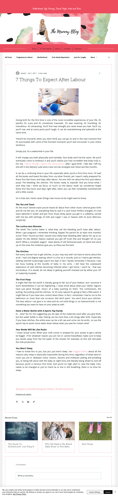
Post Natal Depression (60, 57)
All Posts (8, 57)
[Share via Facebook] (17, 402)
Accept (108, 492)
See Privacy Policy (19, 494)
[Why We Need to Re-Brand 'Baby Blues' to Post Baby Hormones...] (58, 431)
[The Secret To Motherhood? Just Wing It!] (21, 431)
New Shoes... (88, 444)
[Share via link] (34, 402)
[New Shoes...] (95, 431)
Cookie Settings (94, 492)
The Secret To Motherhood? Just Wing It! (21, 445)
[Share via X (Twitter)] (22, 402)
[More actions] (99, 73)
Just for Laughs (80, 57)
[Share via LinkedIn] (28, 402)
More (93, 57)
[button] (109, 57)
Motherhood (42, 57)
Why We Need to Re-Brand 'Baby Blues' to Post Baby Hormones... (58, 445)
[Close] (115, 492)
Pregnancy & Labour (24, 57)
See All (109, 417)
